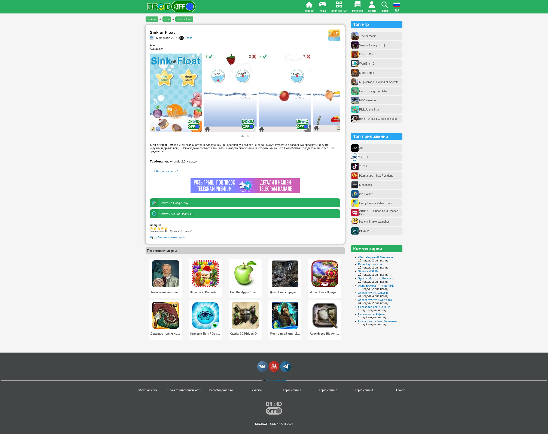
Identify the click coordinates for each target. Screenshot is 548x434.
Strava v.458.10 (368, 271)
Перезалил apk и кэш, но (374, 307)
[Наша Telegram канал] (285, 370)
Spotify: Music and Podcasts (376, 278)
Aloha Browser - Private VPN (376, 285)
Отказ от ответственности (184, 390)
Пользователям (275, 380)
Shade (188, 38)
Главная (309, 10)
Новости (357, 10)
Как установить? (167, 171)
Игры (322, 10)
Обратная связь (148, 390)
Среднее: (156, 225)
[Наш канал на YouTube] (274, 370)
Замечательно (162, 228)
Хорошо (159, 228)
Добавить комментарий (170, 237)
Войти (372, 10)
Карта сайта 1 (292, 390)
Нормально (155, 228)
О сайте (400, 390)
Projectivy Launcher (370, 264)
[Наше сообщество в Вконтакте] (262, 370)
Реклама (256, 390)
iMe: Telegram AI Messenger (376, 257)
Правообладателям (220, 390)
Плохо (151, 228)
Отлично (166, 228)
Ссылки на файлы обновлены (377, 321)
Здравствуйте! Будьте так (375, 299)
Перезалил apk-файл (372, 314)
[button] (242, 136)
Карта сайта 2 (328, 390)
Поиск (385, 10)
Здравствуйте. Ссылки (373, 292)
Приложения (339, 10)
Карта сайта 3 (364, 390)
